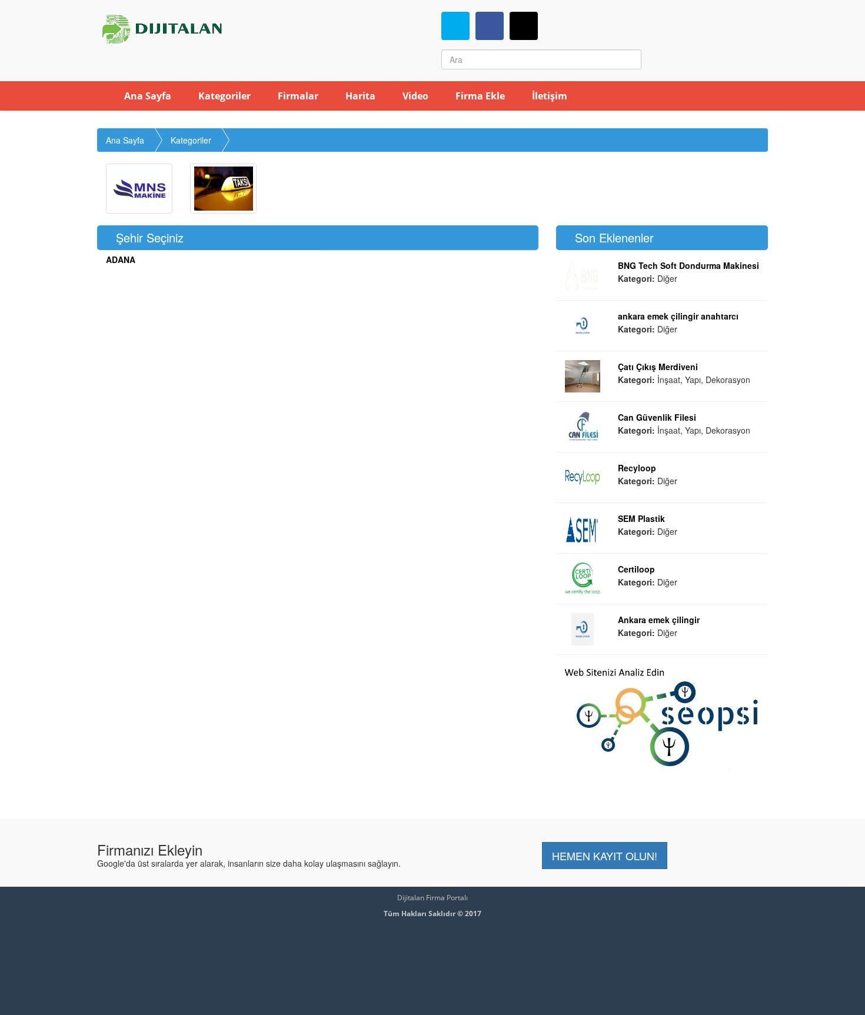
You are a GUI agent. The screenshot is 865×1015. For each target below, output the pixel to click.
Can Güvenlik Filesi (657, 417)
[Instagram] (524, 26)
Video (414, 95)
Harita (359, 95)
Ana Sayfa (146, 95)
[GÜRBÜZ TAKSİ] (223, 189)
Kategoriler (223, 95)
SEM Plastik (641, 518)
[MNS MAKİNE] (139, 189)
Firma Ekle (479, 95)
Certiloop (636, 569)
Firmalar (296, 95)
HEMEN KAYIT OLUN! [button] (604, 855)
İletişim (548, 95)
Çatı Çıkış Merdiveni (658, 366)
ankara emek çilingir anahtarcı (678, 316)
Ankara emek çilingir (659, 619)
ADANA (120, 259)
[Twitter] (455, 26)
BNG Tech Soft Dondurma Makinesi (688, 265)
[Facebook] (489, 26)
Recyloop (637, 468)
